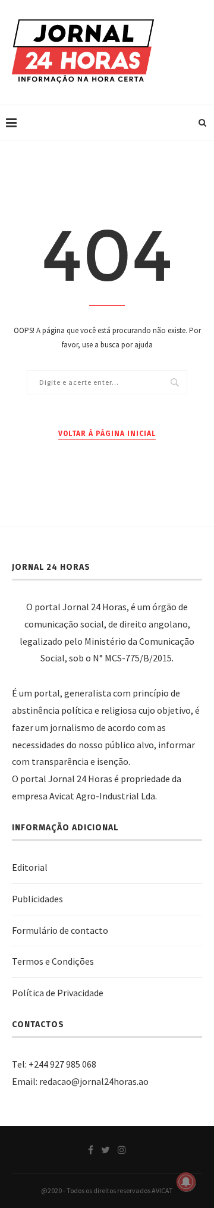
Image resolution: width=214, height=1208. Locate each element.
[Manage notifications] (186, 1181)
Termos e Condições (53, 961)
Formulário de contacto (60, 930)
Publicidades (37, 899)
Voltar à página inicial (107, 433)
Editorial (30, 867)
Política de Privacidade (57, 993)
